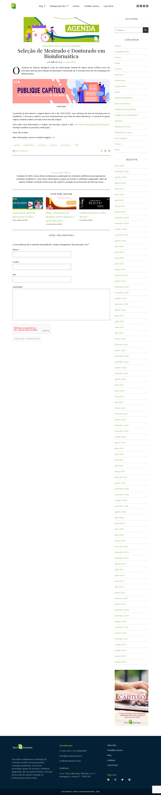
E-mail (16, 262)
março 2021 (120, 471)
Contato (76, 6)
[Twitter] (144, 6)
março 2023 (120, 338)
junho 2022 (119, 390)
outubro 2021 (121, 437)
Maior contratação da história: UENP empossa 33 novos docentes (60, 216)
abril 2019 (119, 587)
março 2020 (120, 540)
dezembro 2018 (122, 610)
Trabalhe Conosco (91, 6)
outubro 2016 (121, 633)
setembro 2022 (121, 373)
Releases (119, 121)
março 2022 (120, 408)
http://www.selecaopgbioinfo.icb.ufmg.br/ (92, 124)
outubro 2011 (121, 662)
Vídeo (117, 149)
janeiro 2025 (120, 211)
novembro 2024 (122, 223)
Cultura (118, 57)
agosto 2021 (120, 442)
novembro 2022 (122, 361)
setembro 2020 (121, 506)
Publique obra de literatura (126, 115)
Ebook (117, 63)
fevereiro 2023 (121, 344)
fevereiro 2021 (121, 477)
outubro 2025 (121, 177)
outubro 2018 (121, 621)
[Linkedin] (147, 6)
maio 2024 (119, 258)
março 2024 (120, 269)
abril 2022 (119, 402)
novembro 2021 (122, 431)
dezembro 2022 (122, 356)
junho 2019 (119, 575)
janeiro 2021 (120, 483)
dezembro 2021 (122, 425)
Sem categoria (121, 138)
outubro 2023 (121, 298)
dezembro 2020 (122, 488)
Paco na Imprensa (71, 46)
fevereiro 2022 (121, 413)
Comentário (18, 287)
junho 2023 (119, 321)
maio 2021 (119, 460)
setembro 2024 (121, 235)
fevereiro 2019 (121, 598)
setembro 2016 (121, 638)
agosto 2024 (120, 240)
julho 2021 (119, 448)
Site (14, 274)
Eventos (118, 69)
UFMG (76, 145)
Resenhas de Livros (123, 132)
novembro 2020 (122, 494)
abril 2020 (119, 535)
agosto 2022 (120, 379)
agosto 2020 (120, 512)
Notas (117, 92)
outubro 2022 (121, 367)
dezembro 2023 (122, 286)
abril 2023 (119, 333)
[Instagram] (141, 6)
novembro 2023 (122, 292)
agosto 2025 (120, 183)
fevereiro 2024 (121, 275)
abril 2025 (119, 200)
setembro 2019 (121, 558)
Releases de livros (123, 126)
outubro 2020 (121, 500)
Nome (16, 249)
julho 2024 (119, 246)
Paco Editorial (22, 151)
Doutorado (42, 145)
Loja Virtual (108, 6)
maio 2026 (119, 165)
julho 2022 (119, 385)
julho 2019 (119, 569)
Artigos (118, 46)
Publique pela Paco (58, 6)
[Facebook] (138, 6)
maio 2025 (119, 194)
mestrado (53, 145)
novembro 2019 (122, 552)
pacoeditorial (66, 145)
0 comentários (70, 62)
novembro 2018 (122, 615)
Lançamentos (120, 86)
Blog (41, 6)
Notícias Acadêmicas (123, 97)
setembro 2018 (121, 627)
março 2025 (120, 206)
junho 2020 (119, 523)
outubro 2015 (121, 644)
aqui (52, 137)
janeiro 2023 (120, 350)
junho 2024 (119, 252)
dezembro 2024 (122, 217)
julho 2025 (119, 188)
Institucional (120, 80)
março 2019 (120, 592)
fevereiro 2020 (121, 546)
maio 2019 (119, 581)
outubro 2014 (121, 650)
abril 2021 (119, 465)
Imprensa (119, 74)
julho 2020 (119, 517)
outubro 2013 (121, 656)
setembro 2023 (121, 304)
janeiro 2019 (120, 604)
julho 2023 (119, 315)
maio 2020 (119, 529)
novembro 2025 (122, 171)
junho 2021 (119, 454)
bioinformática (29, 145)
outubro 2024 (121, 229)
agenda (17, 145)
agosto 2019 (120, 563)
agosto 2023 (120, 310)
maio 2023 (119, 327)
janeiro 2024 (120, 281)
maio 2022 (119, 396)
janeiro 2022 (120, 419)
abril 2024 (119, 263)
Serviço (118, 144)
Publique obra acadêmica (125, 109)
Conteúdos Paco (51, 46)
